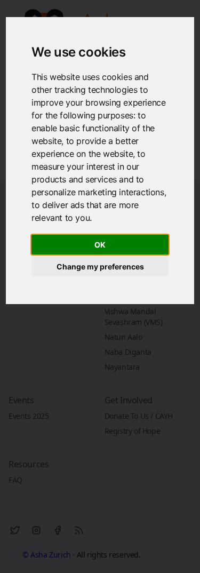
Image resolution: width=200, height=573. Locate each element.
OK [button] (100, 244)
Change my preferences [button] (100, 266)
